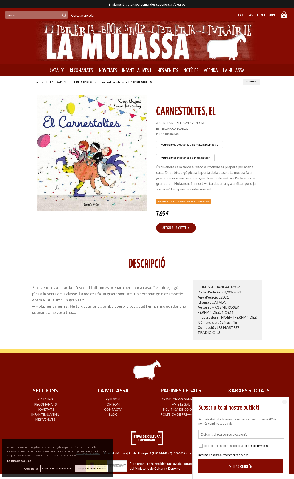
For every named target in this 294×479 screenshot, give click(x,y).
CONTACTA (113, 409)
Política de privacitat (181, 414)
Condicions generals (181, 399)
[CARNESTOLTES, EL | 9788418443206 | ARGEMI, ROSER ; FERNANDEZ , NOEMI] (92, 153)
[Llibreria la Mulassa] (147, 58)
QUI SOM (113, 399)
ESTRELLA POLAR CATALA (172, 128)
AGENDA (211, 70)
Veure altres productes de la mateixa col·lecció (189, 144)
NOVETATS (107, 70)
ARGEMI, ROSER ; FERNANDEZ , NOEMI (180, 122)
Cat (240, 15)
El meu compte (267, 15)
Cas (250, 15)
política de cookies (19, 460)
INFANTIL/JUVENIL (137, 70)
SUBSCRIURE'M (241, 466)
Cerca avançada (82, 15)
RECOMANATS (81, 70)
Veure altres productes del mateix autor (185, 157)
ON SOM (113, 404)
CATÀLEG (57, 70)
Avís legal (181, 404)
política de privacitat (256, 446)
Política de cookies (181, 409)
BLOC (113, 414)
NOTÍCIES (191, 70)
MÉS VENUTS (167, 70)
